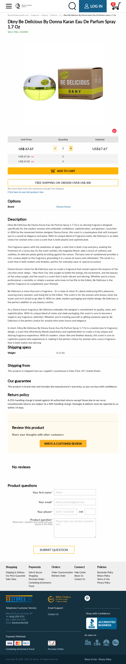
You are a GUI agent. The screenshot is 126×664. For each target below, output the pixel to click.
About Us (78, 575)
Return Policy (103, 575)
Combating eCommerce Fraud (20, 649)
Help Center (80, 572)
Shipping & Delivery (15, 572)
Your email (45, 502)
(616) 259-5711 (17, 616)
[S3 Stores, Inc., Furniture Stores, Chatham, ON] (101, 623)
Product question (40, 519)
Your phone (44, 511)
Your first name (42, 492)
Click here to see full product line (25, 192)
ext (81, 511)
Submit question (54, 550)
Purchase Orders (36, 579)
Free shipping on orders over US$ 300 (63, 182)
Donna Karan (63, 206)
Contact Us (79, 579)
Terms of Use (103, 579)
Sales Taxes (11, 579)
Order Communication (62, 572)
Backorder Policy (105, 572)
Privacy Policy (103, 582)
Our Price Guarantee (15, 575)
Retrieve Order (58, 575)
